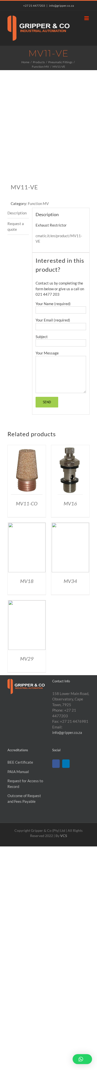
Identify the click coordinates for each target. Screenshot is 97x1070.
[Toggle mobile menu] (87, 18)
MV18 (27, 581)
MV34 (70, 581)
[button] (82, 1059)
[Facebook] (56, 763)
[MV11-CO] (27, 448)
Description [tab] (17, 213)
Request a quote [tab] (15, 226)
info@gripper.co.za (61, 5)
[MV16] (70, 448)
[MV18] (27, 525)
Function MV (38, 203)
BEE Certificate (20, 762)
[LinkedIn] (66, 763)
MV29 (27, 659)
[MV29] (27, 603)
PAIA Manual (18, 771)
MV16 (70, 503)
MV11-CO (27, 503)
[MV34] (70, 525)
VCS (63, 836)
